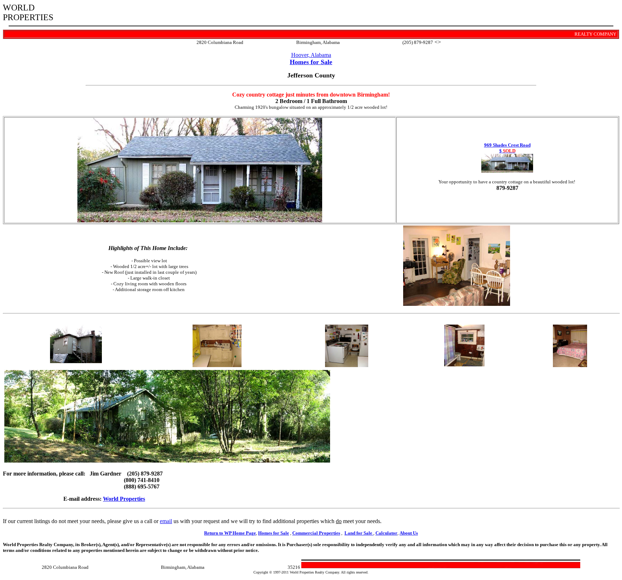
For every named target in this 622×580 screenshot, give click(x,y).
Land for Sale (358, 533)
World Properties (124, 499)
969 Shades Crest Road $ (507, 147)
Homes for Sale (273, 533)
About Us (409, 533)
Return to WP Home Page (230, 533)
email (166, 521)
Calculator (386, 533)
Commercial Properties (316, 533)
